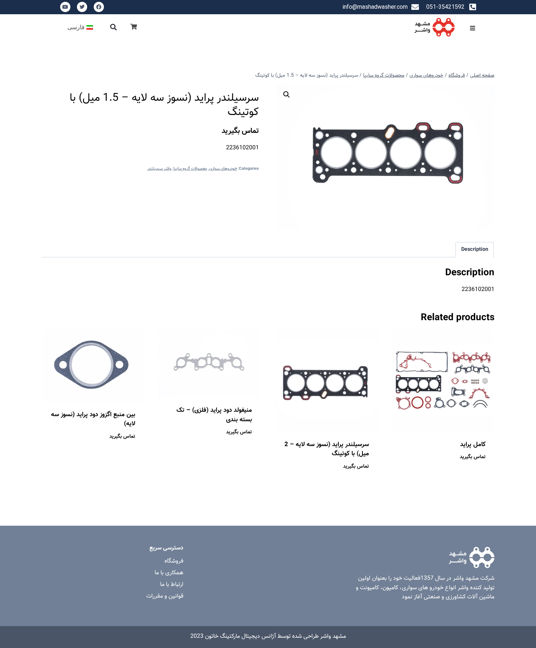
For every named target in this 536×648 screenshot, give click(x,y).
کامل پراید (473, 444)
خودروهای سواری (223, 169)
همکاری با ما (169, 573)
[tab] (474, 249)
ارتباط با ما (171, 584)
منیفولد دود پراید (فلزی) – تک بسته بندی (214, 415)
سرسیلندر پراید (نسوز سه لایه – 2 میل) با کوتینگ (326, 449)
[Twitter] (82, 7)
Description (474, 249)
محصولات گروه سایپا (190, 169)
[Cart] (134, 27)
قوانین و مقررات (164, 596)
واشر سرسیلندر (159, 169)
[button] (114, 27)
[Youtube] (65, 7)
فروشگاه (173, 561)
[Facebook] (99, 7)
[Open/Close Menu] (472, 28)
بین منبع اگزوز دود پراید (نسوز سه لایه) (93, 419)
